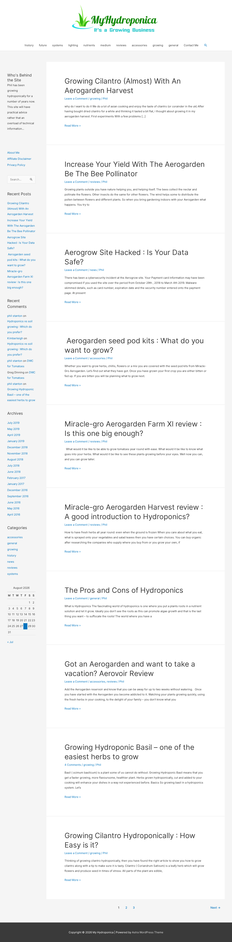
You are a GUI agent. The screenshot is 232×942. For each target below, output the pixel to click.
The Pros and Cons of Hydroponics (124, 590)
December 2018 (17, 447)
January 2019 (15, 441)
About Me (13, 152)
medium (105, 45)
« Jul (10, 642)
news (10, 561)
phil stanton (14, 316)
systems (57, 45)
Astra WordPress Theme (147, 932)
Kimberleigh (15, 338)
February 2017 (16, 478)
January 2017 (15, 484)
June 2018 (13, 471)
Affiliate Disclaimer (19, 158)
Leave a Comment (76, 98)
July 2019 (13, 422)
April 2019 (13, 435)
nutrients (89, 45)
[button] (206, 45)
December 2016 (17, 490)
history (29, 45)
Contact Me (191, 45)
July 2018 (13, 465)
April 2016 (13, 514)
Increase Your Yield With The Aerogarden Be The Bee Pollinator (21, 226)
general (173, 45)
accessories (139, 45)
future (43, 45)
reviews (121, 45)
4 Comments (73, 764)
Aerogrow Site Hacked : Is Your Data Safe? (20, 243)
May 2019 (13, 429)
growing (158, 45)
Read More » (73, 126)
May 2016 (13, 508)
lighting (73, 45)
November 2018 (17, 453)
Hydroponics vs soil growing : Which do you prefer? (19, 327)
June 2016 (13, 502)
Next (215, 907)
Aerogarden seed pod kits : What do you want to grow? (21, 260)
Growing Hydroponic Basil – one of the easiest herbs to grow (21, 394)
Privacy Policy (16, 165)
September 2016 (17, 496)
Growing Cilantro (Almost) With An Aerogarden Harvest (20, 208)
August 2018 (15, 459)
